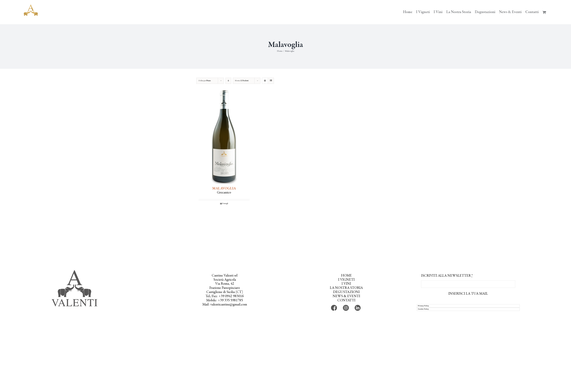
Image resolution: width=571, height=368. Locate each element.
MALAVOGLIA (224, 188)
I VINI (346, 284)
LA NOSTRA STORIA (346, 288)
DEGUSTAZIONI (346, 292)
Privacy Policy (423, 306)
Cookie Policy (423, 309)
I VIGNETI (346, 280)
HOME (346, 276)
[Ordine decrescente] (228, 81)
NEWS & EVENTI (346, 296)
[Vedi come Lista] (271, 81)
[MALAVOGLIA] (224, 137)
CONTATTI (346, 300)
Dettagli (225, 203)
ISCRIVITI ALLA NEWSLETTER (447, 276)
